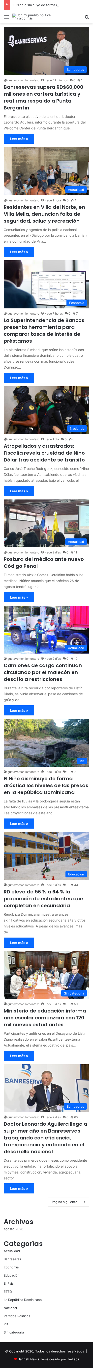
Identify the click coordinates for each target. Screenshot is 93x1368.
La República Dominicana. (23, 1300)
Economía (11, 1267)
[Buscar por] (86, 18)
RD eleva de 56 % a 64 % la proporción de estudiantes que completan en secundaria (43, 898)
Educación (12, 1275)
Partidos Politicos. (17, 1316)
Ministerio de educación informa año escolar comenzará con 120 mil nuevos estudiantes (45, 1017)
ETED (8, 1292)
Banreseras (12, 1259)
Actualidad (12, 1251)
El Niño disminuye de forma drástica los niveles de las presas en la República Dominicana (46, 785)
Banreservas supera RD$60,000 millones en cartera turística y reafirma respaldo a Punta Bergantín (43, 97)
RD (6, 1324)
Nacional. (11, 1308)
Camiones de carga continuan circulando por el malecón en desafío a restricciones (43, 672)
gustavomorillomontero (23, 80)
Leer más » (19, 139)
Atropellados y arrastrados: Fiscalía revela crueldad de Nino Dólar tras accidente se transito (44, 453)
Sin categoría (14, 1332)
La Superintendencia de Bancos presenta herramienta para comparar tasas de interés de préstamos (44, 330)
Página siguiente (64, 1202)
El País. (9, 1283)
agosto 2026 (13, 1229)
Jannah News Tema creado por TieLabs (48, 1359)
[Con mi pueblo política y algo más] (32, 17)
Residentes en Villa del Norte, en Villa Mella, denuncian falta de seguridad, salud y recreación (44, 214)
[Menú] (6, 18)
